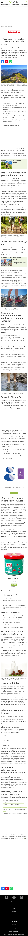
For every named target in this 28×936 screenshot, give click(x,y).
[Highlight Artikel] (26, 2)
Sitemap (14, 927)
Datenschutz (14, 905)
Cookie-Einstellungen (14, 931)
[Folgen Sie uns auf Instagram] (21, 897)
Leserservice (14, 921)
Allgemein (9, 26)
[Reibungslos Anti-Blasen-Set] (14, 474)
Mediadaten (14, 918)
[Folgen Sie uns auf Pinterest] (14, 897)
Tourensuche (5, 4)
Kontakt (14, 924)
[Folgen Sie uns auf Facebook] (6, 897)
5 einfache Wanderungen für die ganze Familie (15, 813)
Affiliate (14, 911)
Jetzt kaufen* (14, 493)
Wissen (2, 26)
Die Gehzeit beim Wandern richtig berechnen (15, 807)
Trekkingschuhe (18, 281)
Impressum (14, 901)
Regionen (15, 4)
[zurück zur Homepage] (13, 1)
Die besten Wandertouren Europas (12, 800)
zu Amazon (14, 584)
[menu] (2, 2)
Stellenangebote (14, 914)
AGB (14, 908)
